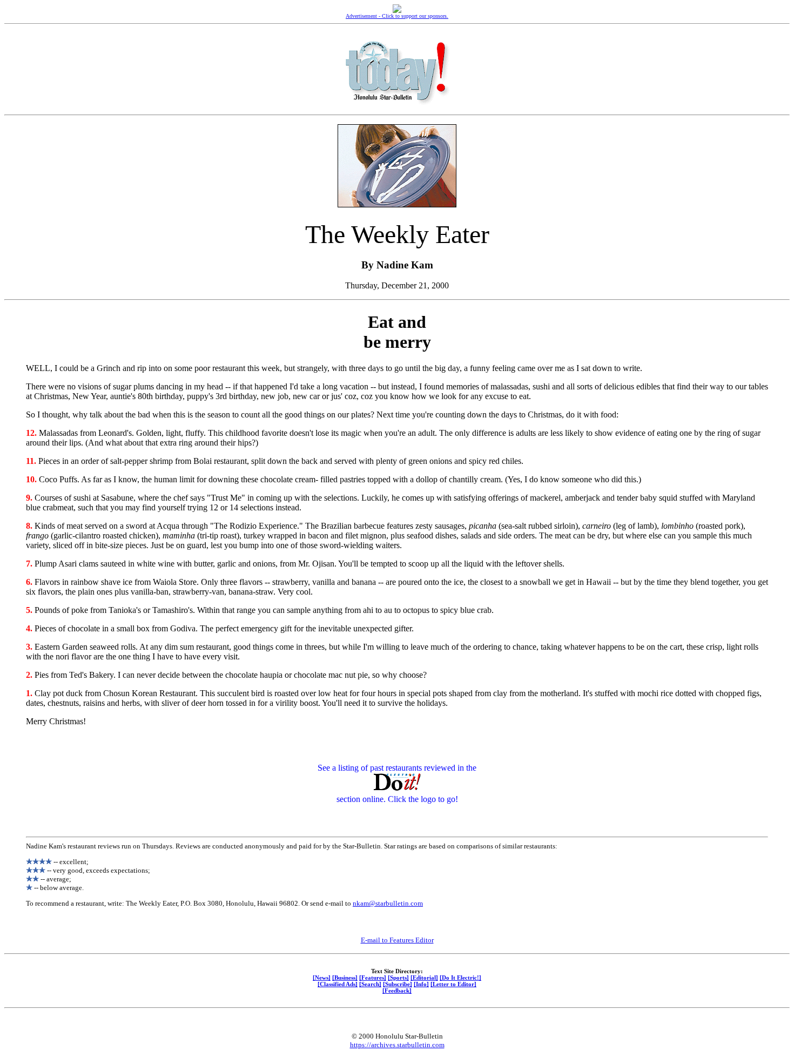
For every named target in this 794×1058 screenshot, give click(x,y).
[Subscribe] (397, 984)
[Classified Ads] (338, 984)
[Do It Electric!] (460, 977)
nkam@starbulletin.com (388, 903)
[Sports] (398, 977)
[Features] (372, 977)
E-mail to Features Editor (397, 940)
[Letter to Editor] (453, 984)
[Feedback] (397, 990)
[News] (322, 977)
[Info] (421, 984)
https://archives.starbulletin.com (397, 1045)
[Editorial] (424, 977)
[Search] (370, 984)
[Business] (345, 977)
